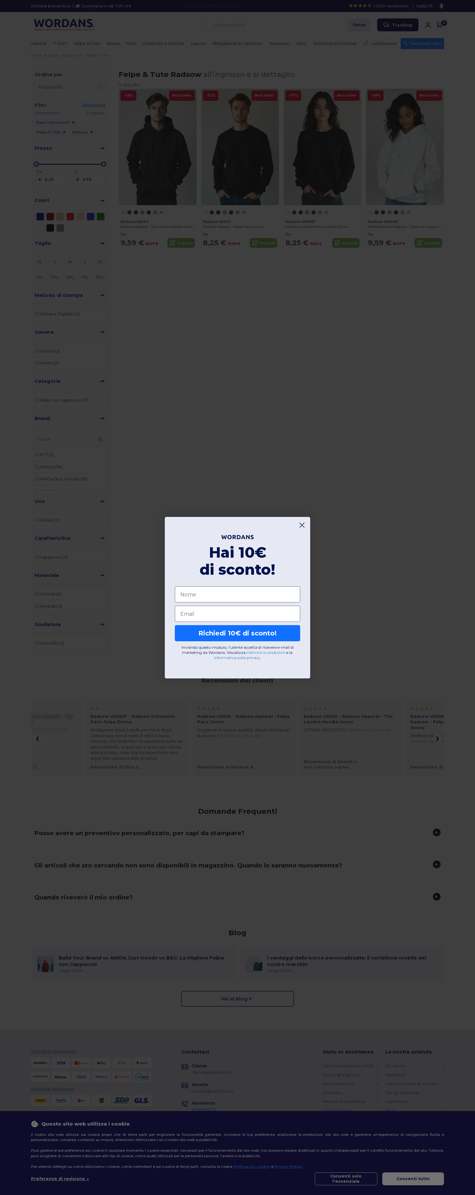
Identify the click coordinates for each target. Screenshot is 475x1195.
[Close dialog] (302, 525)
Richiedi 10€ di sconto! (237, 633)
